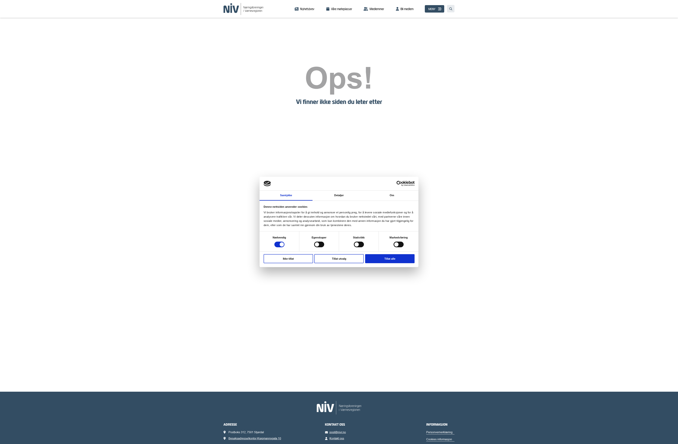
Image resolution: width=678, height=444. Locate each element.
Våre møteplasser (341, 9)
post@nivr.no (337, 432)
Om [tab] (392, 195)
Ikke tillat (288, 258)
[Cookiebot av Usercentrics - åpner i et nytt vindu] (399, 183)
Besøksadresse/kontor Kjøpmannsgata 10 (254, 438)
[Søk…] (450, 8)
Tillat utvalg (339, 258)
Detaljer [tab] (339, 195)
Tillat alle (389, 258)
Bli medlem (407, 9)
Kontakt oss (336, 438)
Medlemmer (377, 9)
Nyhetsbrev (307, 9)
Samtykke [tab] (286, 195)
